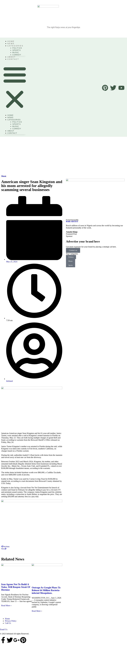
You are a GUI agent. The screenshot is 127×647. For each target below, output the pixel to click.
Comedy (16, 55)
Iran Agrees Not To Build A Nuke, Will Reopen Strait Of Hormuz (15, 587)
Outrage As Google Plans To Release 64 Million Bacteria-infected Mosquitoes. (46, 590)
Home (10, 115)
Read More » (6, 605)
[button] (14, 87)
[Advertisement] (63, 155)
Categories (15, 46)
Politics (17, 48)
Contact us (73, 250)
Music (15, 52)
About (10, 131)
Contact (13, 59)
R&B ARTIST (72, 221)
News (10, 117)
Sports (16, 50)
